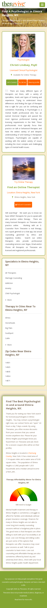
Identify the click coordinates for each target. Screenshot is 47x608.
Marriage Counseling (13, 278)
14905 (7, 367)
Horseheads (10, 323)
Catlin (7, 338)
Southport (9, 333)
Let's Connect (12, 82)
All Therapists (10, 273)
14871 (7, 380)
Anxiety (8, 288)
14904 (7, 376)
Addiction (9, 283)
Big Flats (8, 328)
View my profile (33, 82)
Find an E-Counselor (24, 205)
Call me (23, 82)
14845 (7, 371)
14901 (7, 362)
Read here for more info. (23, 599)
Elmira (7, 318)
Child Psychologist (12, 293)
